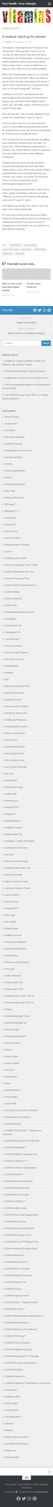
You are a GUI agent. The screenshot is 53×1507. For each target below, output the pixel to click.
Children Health (12, 592)
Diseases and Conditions (17, 706)
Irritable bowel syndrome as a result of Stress (26, 378)
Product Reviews (13, 975)
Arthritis (8, 464)
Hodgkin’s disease (14, 827)
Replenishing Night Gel (16, 1022)
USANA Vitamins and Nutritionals (21, 1329)
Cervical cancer (30, 245)
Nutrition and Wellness (15, 948)
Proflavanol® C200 (14, 989)
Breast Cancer (15, 245)
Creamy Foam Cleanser (16, 652)
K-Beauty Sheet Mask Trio (17, 868)
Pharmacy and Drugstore (17, 962)
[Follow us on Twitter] (39, 310)
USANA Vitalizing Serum (17, 1322)
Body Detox (10, 518)
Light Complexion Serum (17, 881)
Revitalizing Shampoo (15, 1036)
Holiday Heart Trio (13, 834)
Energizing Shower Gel (16, 713)
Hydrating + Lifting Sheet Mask (19, 841)
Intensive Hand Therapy (16, 861)
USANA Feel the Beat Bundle (19, 1181)
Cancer (8, 551)
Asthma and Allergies (15, 470)
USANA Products (13, 1289)
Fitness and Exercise (15, 733)
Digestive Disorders (14, 693)
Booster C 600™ (13, 538)
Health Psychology (14, 787)
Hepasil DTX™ (12, 807)
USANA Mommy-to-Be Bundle (19, 1228)
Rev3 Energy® (12, 1029)
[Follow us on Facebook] (35, 310)
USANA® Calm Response (17, 1342)
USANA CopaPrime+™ (16, 1161)
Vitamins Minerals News (16, 1437)
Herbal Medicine (12, 821)
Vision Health (11, 1403)
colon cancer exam (10, 249)
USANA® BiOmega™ (15, 1336)
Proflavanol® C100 (14, 982)
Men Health (10, 922)
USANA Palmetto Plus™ (17, 1262)
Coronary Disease (13, 645)
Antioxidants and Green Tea (18, 450)
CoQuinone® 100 (13, 625)
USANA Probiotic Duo (15, 1282)
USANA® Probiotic (14, 1369)
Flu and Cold (11, 740)
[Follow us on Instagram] (44, 310)
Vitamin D (9, 1423)
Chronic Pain (11, 605)
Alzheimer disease (14, 443)
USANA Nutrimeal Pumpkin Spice (21, 1248)
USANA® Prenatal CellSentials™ (21, 1363)
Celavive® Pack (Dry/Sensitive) (20, 585)
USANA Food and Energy (17, 1188)
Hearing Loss (11, 800)
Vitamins (9, 1430)
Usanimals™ (11, 1390)
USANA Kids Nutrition (15, 1221)
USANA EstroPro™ (14, 1174)
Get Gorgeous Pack (14, 760)
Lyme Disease (12, 901)
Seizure (8, 1049)
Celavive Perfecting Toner (17, 578)
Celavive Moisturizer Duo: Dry (19, 571)
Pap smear (19, 254)
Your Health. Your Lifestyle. (19, 3)
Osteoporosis (11, 955)
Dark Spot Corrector (14, 659)
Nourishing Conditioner (16, 942)
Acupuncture (11, 423)
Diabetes (9, 672)
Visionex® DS (11, 1410)
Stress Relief (11, 1097)
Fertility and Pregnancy (16, 720)
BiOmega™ (10, 504)
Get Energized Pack (14, 753)
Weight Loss (11, 1450)
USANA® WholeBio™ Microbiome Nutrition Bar (27, 1383)
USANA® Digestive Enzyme (18, 1349)
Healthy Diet (11, 794)
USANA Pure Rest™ (15, 1309)
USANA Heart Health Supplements (21, 1215)
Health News (11, 780)
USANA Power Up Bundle (17, 1268)
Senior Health (11, 1056)
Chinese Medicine (13, 598)
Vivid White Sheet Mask (16, 1443)
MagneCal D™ (12, 908)
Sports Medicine (12, 1090)
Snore (8, 1083)
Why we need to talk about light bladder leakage (12, 286)
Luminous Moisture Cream (17, 888)
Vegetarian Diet (12, 1396)
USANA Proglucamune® (17, 1295)
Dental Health (11, 666)
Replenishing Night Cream (17, 1016)
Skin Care (9, 1070)
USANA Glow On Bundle (17, 1194)
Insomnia (9, 854)
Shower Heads (12, 1063)
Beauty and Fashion (14, 497)
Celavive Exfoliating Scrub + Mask (21, 565)
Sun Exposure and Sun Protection (21, 1110)
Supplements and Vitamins (18, 1117)
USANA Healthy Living (15, 1208)
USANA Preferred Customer (18, 1275)
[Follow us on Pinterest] (49, 310)
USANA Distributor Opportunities (20, 1167)
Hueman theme (41, 1492)
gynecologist (26, 249)
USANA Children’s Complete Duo (21, 1154)
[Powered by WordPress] (17, 1492)
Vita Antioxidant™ (13, 1417)
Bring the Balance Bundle (17, 544)
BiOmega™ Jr (12, 511)
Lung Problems (12, 895)
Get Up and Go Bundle (16, 767)
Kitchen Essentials (14, 874)
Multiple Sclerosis (13, 935)
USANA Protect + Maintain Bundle (21, 1302)
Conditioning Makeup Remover (20, 612)
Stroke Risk (10, 1103)
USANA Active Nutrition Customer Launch (25, 371)
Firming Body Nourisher (16, 726)
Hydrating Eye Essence (16, 847)
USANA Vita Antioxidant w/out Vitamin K (24, 1316)
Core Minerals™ (13, 639)
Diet (7, 679)
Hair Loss (9, 773)
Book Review (11, 531)
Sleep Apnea (11, 1076)
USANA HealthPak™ (15, 1201)
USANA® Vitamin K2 (15, 1376)
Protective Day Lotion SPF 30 (19, 1002)
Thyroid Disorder (13, 1123)
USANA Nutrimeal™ (14, 1255)
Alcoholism (10, 430)
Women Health (10, 28)
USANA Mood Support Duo (18, 1235)
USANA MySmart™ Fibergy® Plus (21, 1241)
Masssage (10, 915)
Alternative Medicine (14, 437)
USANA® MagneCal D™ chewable (22, 1356)
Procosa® (10, 969)
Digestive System (13, 699)
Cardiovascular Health (15, 558)
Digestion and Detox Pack (17, 686)
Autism (8, 477)
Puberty (8, 1009)
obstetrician (8, 254)
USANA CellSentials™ (15, 1147)
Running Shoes (12, 1043)
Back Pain (10, 491)
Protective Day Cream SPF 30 (19, 996)
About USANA (12, 417)
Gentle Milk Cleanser (15, 746)
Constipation (11, 619)
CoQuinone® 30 (12, 632)
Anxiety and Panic (13, 457)
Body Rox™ (11, 524)
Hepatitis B (10, 814)
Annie (8, 42)
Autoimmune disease (15, 484)
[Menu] (49, 3)
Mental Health (11, 928)
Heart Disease (40, 249)
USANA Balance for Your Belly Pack (22, 1140)
